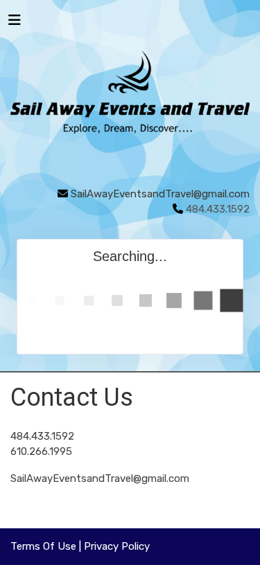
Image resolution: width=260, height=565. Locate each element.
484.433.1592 (42, 436)
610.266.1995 (41, 451)
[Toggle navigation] (14, 23)
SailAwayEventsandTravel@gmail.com (160, 194)
